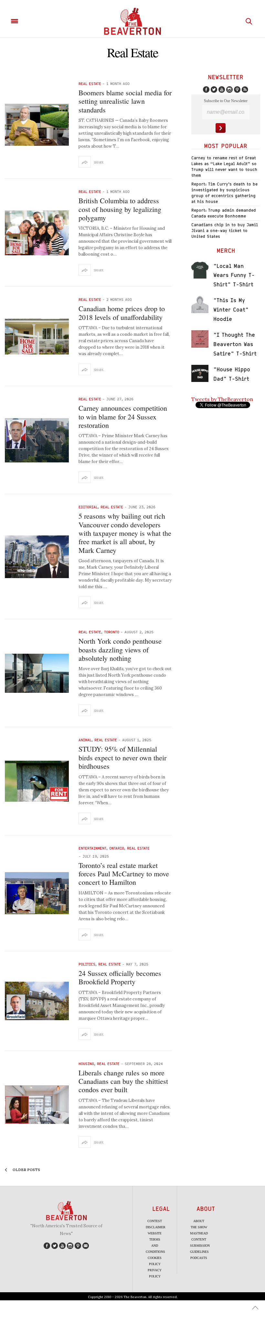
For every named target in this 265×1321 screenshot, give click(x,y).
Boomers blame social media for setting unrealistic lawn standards (125, 101)
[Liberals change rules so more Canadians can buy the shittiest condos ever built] (37, 1104)
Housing (86, 1064)
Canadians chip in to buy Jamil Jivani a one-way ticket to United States (224, 230)
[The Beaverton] (132, 21)
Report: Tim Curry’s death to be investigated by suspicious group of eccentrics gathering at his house (224, 193)
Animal (85, 740)
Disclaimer (155, 1227)
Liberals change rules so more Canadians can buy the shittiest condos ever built (123, 1081)
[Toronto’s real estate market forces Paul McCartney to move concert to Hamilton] (37, 893)
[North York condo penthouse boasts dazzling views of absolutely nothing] (37, 673)
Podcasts (198, 1258)
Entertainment (92, 848)
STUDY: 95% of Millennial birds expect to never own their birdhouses (122, 757)
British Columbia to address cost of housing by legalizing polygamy (120, 209)
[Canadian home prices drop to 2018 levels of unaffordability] (37, 336)
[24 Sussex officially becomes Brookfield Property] (37, 1001)
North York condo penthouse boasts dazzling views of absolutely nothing (120, 649)
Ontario (116, 848)
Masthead (199, 1233)
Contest (154, 1221)
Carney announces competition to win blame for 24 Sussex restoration (123, 416)
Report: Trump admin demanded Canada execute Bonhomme (223, 213)
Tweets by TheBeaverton (222, 399)
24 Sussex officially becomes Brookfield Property (120, 977)
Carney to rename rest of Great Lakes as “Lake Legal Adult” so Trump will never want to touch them (224, 166)
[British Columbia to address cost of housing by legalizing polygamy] (37, 232)
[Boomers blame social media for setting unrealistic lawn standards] (37, 125)
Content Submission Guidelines (200, 1245)
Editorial (88, 507)
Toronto (111, 632)
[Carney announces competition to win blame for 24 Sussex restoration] (37, 440)
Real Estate (90, 83)
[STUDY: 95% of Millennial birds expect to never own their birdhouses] (37, 781)
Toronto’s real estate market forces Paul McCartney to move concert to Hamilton (124, 874)
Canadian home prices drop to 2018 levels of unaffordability (122, 313)
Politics (87, 964)
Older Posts (26, 1170)
